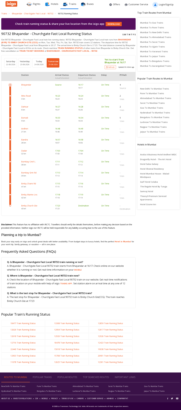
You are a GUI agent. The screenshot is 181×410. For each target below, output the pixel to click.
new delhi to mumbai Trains (154, 88)
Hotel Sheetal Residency (152, 168)
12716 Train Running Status (23, 342)
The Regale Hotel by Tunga (153, 186)
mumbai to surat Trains (152, 42)
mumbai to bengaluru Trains (154, 61)
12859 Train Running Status (110, 323)
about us (5, 398)
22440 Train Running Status (23, 349)
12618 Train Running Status (23, 336)
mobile (78, 269)
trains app (66, 283)
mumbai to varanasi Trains (154, 51)
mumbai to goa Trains (151, 22)
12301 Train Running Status (110, 362)
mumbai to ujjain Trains (152, 46)
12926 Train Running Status (110, 336)
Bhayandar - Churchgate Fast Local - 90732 (71, 51)
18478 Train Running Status (66, 342)
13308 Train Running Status (66, 323)
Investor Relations (22, 398)
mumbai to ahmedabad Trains (155, 37)
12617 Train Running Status (110, 329)
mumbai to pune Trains (152, 27)
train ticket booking (31, 51)
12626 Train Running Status (23, 329)
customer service (95, 398)
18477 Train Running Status (23, 323)
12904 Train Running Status (66, 329)
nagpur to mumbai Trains (153, 127)
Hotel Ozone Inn (148, 204)
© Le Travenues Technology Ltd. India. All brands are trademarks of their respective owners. (90, 406)
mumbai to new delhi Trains (154, 32)
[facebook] (168, 398)
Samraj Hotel (146, 191)
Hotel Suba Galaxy (149, 164)
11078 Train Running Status (23, 362)
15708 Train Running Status (66, 355)
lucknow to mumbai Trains (154, 122)
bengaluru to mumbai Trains (154, 117)
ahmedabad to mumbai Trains (155, 98)
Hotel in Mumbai (123, 241)
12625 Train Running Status (66, 362)
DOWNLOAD (114, 24)
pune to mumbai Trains (152, 93)
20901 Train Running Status (110, 355)
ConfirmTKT (122, 398)
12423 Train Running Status (110, 342)
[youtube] (177, 398)
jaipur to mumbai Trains (152, 131)
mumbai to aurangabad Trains (155, 66)
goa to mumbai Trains (151, 107)
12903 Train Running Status (23, 355)
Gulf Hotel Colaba (149, 182)
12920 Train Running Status (66, 336)
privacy (54, 398)
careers (80, 398)
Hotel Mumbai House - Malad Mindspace (154, 175)
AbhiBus (110, 398)
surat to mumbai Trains (152, 103)
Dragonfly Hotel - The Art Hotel (155, 159)
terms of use (67, 398)
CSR (36, 398)
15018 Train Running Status (66, 349)
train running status (70, 48)
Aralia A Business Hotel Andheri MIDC (158, 154)
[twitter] (172, 398)
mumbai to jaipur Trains (152, 56)
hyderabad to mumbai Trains (155, 112)
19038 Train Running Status (110, 349)
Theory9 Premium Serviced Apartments (153, 198)
